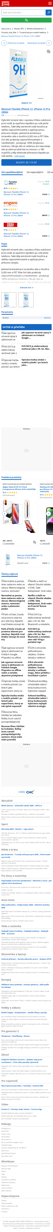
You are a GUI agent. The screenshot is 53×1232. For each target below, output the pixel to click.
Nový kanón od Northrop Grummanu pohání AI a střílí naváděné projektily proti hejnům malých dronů (24, 948)
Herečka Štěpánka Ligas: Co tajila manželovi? (17, 1113)
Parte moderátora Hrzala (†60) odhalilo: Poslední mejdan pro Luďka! (25, 866)
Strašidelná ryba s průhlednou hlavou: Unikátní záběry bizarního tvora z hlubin (26, 1093)
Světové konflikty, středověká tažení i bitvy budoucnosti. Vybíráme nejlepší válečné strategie (38, 700)
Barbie (3, 1171)
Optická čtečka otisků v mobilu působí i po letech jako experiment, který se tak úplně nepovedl (12, 700)
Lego (3, 1174)
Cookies (21, 1228)
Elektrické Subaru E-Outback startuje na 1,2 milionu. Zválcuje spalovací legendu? (26, 912)
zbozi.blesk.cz (6, 1139)
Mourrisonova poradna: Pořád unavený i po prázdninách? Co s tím (24, 1090)
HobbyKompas (6, 1145)
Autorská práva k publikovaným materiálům (18, 1224)
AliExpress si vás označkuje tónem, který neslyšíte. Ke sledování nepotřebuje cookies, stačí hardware (23, 939)
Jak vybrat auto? (7, 1156)
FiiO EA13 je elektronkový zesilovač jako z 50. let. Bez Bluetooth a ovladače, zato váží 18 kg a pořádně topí (39, 635)
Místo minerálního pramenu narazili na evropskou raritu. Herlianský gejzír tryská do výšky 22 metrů (25, 1025)
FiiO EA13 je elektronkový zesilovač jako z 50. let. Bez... (36, 347)
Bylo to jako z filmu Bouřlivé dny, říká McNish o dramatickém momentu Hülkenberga (26, 917)
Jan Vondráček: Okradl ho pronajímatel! (15, 1119)
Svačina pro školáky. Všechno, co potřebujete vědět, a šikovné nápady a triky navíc (26, 894)
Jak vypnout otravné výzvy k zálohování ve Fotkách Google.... (36, 335)
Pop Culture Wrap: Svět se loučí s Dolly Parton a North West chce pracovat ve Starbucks (24, 1041)
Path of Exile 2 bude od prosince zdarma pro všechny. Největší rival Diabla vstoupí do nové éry (13, 634)
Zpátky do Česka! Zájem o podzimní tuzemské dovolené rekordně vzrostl (24, 1020)
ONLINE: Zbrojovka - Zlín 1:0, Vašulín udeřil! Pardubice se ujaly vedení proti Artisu (25, 834)
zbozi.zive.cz (6, 28)
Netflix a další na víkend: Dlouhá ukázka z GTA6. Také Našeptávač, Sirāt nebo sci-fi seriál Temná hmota (40, 602)
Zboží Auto (5, 1151)
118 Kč (44, 236)
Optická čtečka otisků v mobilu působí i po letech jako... (35, 362)
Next (48, 513)
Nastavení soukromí (33, 1228)
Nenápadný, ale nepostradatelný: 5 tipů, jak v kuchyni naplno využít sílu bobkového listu (25, 992)
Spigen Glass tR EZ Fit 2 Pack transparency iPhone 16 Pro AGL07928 (19, 488)
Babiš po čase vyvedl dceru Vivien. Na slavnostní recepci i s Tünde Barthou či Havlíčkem (24, 862)
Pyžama (4, 1177)
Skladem (46, 184)
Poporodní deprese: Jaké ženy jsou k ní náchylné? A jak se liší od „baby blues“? (26, 1074)
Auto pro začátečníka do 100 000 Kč (13, 1148)
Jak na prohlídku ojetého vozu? (12, 1142)
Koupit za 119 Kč (26, 162)
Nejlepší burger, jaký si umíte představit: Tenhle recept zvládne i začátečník (23, 997)
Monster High (6, 1169)
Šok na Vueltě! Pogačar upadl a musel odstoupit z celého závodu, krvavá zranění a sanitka (24, 839)
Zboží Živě (4, 1131)
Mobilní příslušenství (35, 28)
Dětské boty (5, 1185)
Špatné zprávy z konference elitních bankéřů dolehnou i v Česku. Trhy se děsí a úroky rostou (25, 964)
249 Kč (44, 215)
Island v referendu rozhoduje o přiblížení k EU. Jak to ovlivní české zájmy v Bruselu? (24, 969)
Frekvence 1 (5, 1209)
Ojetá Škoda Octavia (8, 1153)
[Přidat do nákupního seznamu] (48, 51)
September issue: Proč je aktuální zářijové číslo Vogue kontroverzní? (25, 1045)
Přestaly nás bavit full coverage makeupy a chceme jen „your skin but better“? (25, 1048)
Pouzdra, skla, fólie (8, 32)
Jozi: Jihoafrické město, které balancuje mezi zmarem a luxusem (23, 1017)
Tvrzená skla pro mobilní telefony (32, 32)
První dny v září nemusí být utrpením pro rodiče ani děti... (21, 887)
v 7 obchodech (8, 543)
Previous (4, 513)
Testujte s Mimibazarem (9, 1166)
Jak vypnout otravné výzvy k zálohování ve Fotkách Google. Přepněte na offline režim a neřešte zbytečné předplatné (12, 669)
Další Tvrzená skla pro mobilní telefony (17, 484)
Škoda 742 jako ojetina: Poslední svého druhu (17, 921)
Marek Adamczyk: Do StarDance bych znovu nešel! (19, 1116)
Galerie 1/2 (26, 103)
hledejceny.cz (6, 1128)
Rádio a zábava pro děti (9, 1206)
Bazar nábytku (6, 1191)
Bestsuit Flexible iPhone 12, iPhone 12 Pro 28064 (25, 110)
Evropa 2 (4, 1212)
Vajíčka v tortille (7, 890)
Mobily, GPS (19, 28)
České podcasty (6, 1203)
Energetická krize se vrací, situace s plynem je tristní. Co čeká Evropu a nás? (25, 973)
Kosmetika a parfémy (8, 1180)
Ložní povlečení (6, 1188)
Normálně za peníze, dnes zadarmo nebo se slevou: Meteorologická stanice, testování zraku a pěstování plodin (13, 602)
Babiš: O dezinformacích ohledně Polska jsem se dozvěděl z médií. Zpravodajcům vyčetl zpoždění (24, 869)
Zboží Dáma (5, 1137)
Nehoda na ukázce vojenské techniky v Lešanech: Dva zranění (23, 814)
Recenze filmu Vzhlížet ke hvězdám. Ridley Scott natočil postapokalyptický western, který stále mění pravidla (12, 733)
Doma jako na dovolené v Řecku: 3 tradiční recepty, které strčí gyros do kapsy (26, 1001)
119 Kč (44, 194)
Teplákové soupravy (8, 1182)
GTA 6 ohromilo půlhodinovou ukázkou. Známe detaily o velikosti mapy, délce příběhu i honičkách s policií (39, 669)
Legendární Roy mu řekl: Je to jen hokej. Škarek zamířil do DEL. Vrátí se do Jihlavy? (26, 843)
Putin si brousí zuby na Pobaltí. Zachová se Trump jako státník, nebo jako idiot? (25, 810)
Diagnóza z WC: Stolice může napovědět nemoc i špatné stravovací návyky (24, 1067)
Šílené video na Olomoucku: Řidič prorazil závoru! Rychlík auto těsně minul (25, 818)
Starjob (3, 1200)
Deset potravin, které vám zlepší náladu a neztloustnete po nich (23, 1071)
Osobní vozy (5, 1134)
